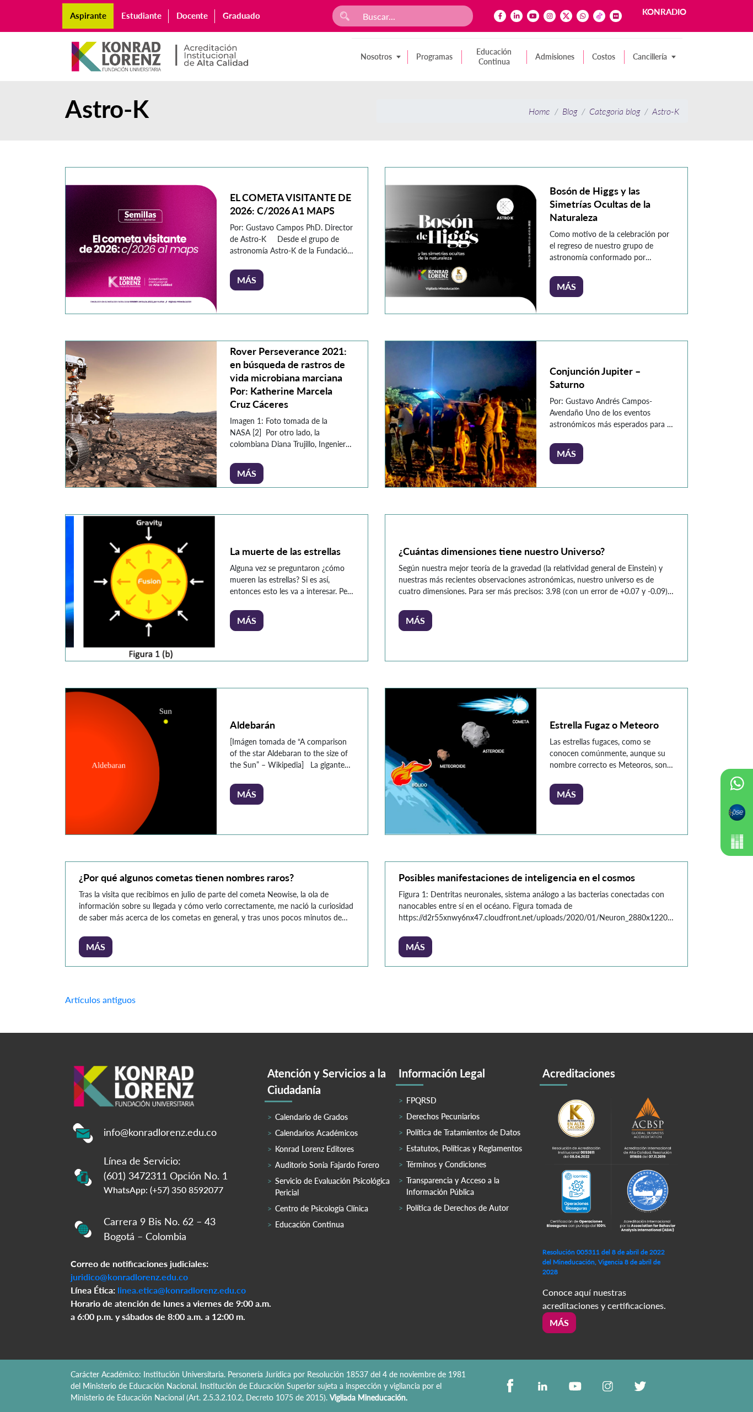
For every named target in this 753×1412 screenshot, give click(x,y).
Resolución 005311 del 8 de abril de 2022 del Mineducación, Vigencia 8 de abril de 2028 (603, 1262)
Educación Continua (494, 56)
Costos (603, 56)
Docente (192, 15)
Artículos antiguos (100, 999)
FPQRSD (421, 1100)
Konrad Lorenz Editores (314, 1149)
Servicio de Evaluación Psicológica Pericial (332, 1186)
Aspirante (88, 15)
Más (246, 279)
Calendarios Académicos (316, 1133)
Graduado (241, 15)
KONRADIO (664, 12)
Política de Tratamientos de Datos (463, 1132)
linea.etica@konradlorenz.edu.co (181, 1290)
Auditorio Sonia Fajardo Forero (327, 1165)
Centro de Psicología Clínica (321, 1208)
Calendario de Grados (311, 1117)
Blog (569, 111)
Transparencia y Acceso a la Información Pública (452, 1186)
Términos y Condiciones (446, 1164)
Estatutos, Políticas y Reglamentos (464, 1148)
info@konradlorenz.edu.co (160, 1132)
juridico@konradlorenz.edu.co (129, 1276)
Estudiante (141, 15)
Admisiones (554, 56)
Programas (434, 56)
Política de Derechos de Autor (457, 1207)
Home (539, 111)
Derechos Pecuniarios (443, 1116)
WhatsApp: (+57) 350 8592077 (163, 1189)
